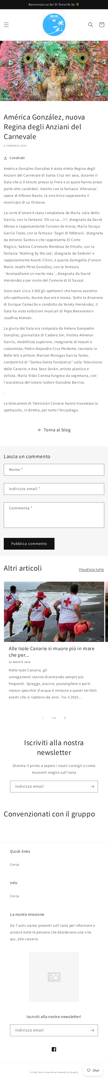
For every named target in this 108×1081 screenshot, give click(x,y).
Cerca (14, 864)
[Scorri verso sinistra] (42, 717)
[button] (6, 24)
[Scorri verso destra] (65, 717)
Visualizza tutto (91, 569)
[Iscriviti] (92, 786)
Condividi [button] (17, 158)
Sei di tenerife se (47, 1072)
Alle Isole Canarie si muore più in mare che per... (51, 651)
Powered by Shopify (67, 1072)
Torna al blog (57, 430)
